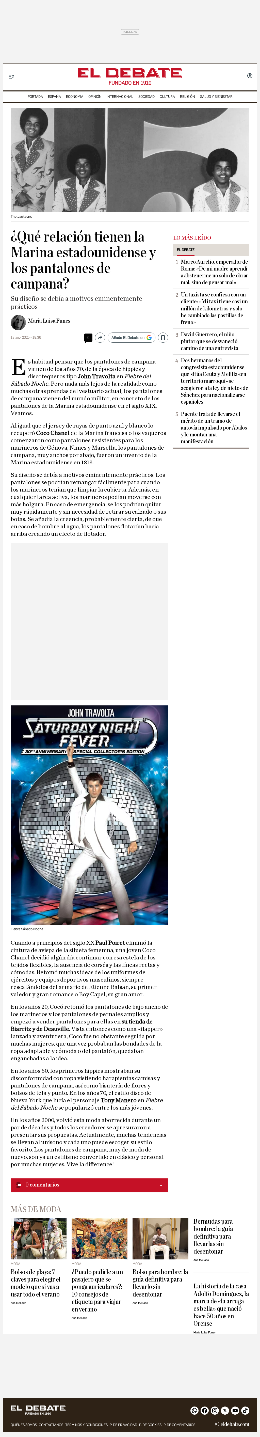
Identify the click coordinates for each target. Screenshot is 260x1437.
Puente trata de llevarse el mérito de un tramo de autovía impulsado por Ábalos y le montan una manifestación (214, 428)
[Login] (250, 76)
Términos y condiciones (86, 1425)
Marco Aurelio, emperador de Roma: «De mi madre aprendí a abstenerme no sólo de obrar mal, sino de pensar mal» (214, 272)
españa (54, 96)
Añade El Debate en (127, 337)
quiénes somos (24, 1425)
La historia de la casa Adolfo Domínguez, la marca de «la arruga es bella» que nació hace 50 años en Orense (221, 1305)
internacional (120, 96)
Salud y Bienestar (216, 96)
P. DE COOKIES (150, 1425)
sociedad (146, 96)
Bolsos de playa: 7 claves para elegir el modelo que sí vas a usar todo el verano (35, 1283)
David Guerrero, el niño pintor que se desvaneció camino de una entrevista (209, 341)
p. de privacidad (123, 1425)
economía (74, 96)
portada (35, 96)
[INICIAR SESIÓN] (250, 76)
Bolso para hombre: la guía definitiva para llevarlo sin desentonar (160, 1283)
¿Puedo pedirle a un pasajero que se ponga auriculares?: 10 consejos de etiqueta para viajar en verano (97, 1291)
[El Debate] (130, 73)
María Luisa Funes (49, 321)
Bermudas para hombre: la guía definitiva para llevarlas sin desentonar (213, 1236)
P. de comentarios (179, 1425)
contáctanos (51, 1425)
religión (187, 96)
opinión (95, 96)
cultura (167, 96)
